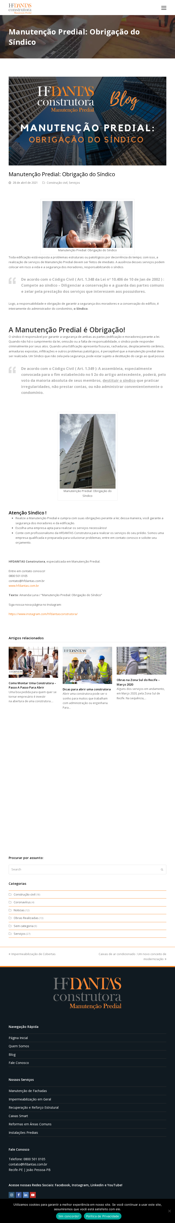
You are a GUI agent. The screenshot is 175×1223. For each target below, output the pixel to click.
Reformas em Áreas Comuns (30, 1124)
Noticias (19, 910)
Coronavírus (22, 902)
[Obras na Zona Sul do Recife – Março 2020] (141, 661)
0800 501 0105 (34, 1159)
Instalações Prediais (23, 1132)
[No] (169, 1211)
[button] (163, 7)
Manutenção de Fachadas (28, 1091)
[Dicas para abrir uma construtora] (87, 665)
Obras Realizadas (26, 918)
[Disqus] (87, 779)
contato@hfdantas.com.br (28, 1164)
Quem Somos (19, 1046)
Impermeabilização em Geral (30, 1099)
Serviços (74, 183)
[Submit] (162, 869)
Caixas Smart (18, 1116)
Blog (12, 1054)
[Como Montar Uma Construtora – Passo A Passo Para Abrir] (33, 662)
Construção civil (57, 183)
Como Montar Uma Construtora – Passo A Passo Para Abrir (32, 685)
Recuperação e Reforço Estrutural (34, 1107)
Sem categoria (23, 926)
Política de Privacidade (102, 1216)
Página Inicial (18, 1038)
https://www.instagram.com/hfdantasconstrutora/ (43, 614)
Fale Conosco (19, 1063)
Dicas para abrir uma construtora (87, 689)
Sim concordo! (68, 1216)
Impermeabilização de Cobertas (33, 954)
